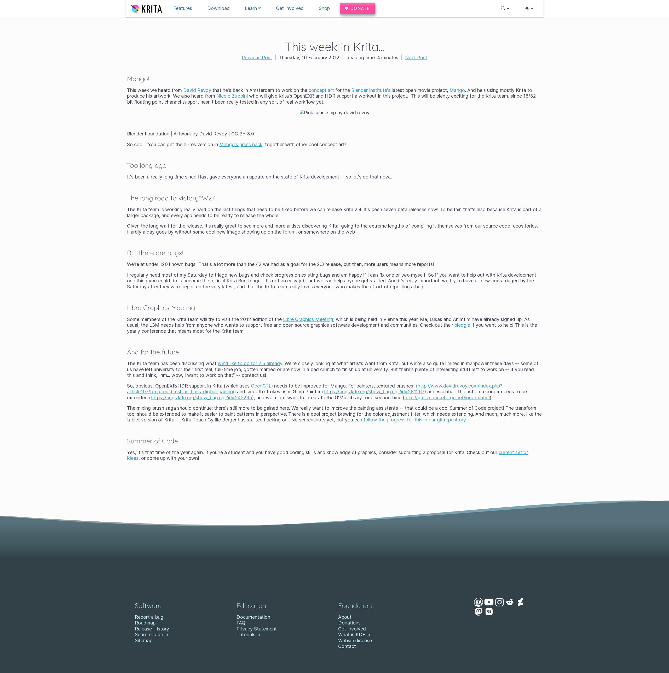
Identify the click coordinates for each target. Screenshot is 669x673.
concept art (321, 90)
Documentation (253, 617)
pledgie (462, 325)
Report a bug (149, 617)
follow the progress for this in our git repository (415, 419)
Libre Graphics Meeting (308, 319)
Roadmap (145, 623)
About (344, 617)
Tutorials (247, 634)
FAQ (241, 623)
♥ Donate (357, 8)
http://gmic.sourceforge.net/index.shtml (447, 397)
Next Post (416, 57)
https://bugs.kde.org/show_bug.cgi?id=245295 (201, 397)
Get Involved (352, 629)
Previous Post (257, 57)
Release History (152, 629)
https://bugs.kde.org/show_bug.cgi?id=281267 (374, 391)
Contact (347, 646)
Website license (355, 640)
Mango (457, 90)
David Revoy (197, 90)
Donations (349, 623)
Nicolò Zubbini (232, 96)
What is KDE (352, 634)
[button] (505, 8)
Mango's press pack (240, 144)
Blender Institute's (370, 90)
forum (289, 232)
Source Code (149, 634)
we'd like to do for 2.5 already (250, 363)
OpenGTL (261, 386)
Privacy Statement (257, 629)
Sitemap (143, 640)
